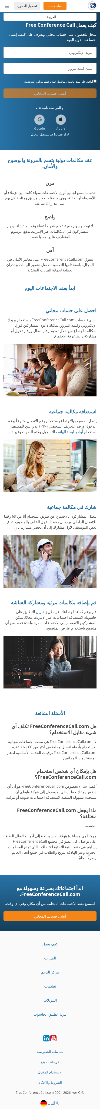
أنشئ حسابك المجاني (50, 93)
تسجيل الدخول (27, 6)
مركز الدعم (50, 972)
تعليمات (50, 986)
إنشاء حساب (55, 6)
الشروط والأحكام (50, 1082)
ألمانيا (51, 1103)
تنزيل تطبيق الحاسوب (50, 1014)
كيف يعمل (50, 944)
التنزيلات (50, 1000)
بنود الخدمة (73, 82)
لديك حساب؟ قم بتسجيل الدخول (50, 134)
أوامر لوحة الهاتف (69, 431)
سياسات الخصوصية (50, 1051)
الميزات (50, 958)
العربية (51, 17)
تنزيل (40, 611)
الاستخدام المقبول (50, 1072)
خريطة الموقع (50, 1062)
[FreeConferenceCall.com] (92, 6)
